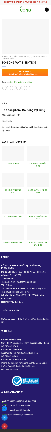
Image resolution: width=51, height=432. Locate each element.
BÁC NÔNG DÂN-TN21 (13, 216)
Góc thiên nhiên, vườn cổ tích (21, 82)
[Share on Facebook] (9, 88)
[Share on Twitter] (14, 88)
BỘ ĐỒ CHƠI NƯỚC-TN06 (13, 243)
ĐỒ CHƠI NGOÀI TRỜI (22, 57)
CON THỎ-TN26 (13, 164)
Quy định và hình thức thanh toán (18, 414)
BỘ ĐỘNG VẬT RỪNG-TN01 (13, 191)
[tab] (25, 103)
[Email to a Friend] (18, 88)
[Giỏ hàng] (47, 10)
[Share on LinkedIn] (28, 88)
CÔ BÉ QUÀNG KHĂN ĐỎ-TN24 (38, 191)
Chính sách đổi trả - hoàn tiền (17, 405)
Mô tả (4, 103)
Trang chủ (7, 57)
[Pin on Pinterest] (23, 88)
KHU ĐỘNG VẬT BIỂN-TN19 (38, 165)
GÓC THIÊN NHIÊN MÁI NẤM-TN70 (38, 244)
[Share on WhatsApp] (4, 88)
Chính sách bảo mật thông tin (17, 410)
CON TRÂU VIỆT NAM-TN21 (38, 217)
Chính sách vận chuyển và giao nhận (20, 401)
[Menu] (3, 9)
